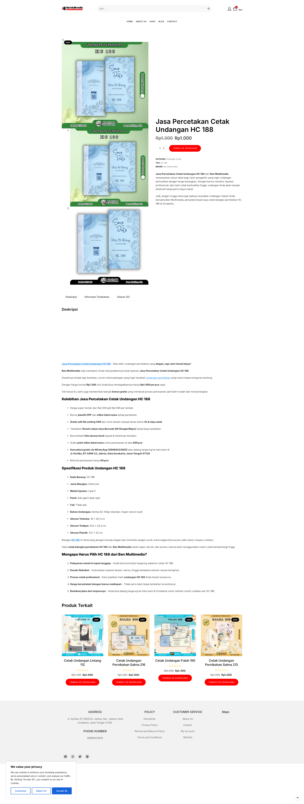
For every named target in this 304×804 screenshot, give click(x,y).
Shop (152, 21)
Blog (161, 21)
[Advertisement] (153, 338)
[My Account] (229, 9)
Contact (172, 21)
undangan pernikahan (158, 377)
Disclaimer (150, 718)
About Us (141, 21)
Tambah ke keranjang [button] (82, 682)
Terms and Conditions (149, 737)
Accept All (61, 790)
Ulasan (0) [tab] (123, 296)
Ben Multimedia (170, 166)
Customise (20, 790)
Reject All (41, 790)
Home (130, 21)
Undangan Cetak (173, 159)
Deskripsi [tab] (71, 296)
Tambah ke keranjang (185, 148)
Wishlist (187, 737)
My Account (187, 731)
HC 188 (164, 163)
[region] (41, 780)
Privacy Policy (150, 725)
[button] (63, 39)
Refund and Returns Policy (150, 731)
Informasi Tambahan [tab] (97, 296)
